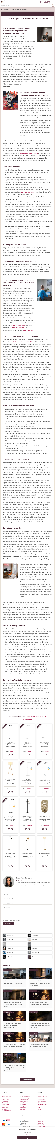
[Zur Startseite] (2, 9)
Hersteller (40, 1106)
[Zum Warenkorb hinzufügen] (12, 755)
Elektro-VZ (40, 1109)
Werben (39, 1107)
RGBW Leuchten (5, 1104)
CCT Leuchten (5, 1101)
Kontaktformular (41, 1126)
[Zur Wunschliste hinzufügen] (9, 755)
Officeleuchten (5, 1107)
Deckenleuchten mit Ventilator (23, 342)
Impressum (40, 1121)
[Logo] (3, 1)
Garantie (22, 1110)
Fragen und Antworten (25, 1096)
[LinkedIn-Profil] (16, 880)
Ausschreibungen (41, 1099)
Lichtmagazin (23, 1106)
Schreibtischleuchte (18, 325)
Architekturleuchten (6, 1097)
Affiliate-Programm (42, 1097)
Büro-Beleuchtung (27, 192)
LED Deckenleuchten (6, 1096)
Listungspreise (23, 1104)
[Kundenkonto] (41, 2)
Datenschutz (40, 1123)
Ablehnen (33, 1137)
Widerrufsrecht (41, 1124)
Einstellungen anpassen (33, 1134)
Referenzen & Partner (42, 1096)
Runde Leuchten (5, 1099)
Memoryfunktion (5, 1102)
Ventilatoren (4, 1109)
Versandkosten (23, 1102)
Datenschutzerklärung (22, 1134)
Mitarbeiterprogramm (42, 1104)
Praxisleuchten (5, 1106)
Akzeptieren (22, 1137)
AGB (39, 1120)
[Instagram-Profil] (21, 880)
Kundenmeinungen (24, 1099)
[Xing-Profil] (18, 880)
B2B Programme (41, 1102)
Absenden (9, 923)
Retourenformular (24, 1101)
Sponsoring (22, 1109)
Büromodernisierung (24, 1097)
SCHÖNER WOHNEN (7, 1110)
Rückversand (23, 1107)
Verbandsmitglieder (42, 1101)
